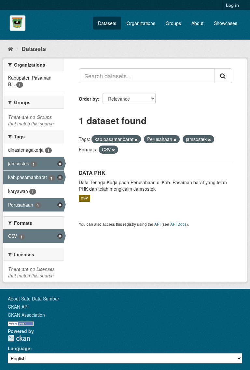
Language (19, 348)
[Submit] (223, 75)
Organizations (141, 23)
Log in (232, 5)
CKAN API (18, 306)
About (197, 23)
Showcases (225, 23)
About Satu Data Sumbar (33, 298)
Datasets (107, 23)
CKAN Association (26, 315)
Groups (173, 23)
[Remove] (136, 139)
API (157, 224)
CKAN (19, 338)
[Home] (10, 48)
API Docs (178, 224)
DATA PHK (92, 172)
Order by (88, 99)
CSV (84, 198)
